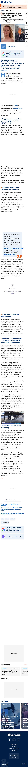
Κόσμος (2, 10)
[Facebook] (26, 23)
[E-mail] (26, 45)
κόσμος (5, 701)
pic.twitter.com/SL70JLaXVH (14, 248)
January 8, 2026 (9, 254)
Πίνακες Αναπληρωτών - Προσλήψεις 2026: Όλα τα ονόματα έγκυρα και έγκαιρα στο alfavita (11, 509)
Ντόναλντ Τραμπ (17, 108)
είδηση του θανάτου (11, 75)
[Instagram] (14, 740)
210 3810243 (14, 757)
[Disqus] (14, 560)
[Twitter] (26, 27)
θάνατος (13, 518)
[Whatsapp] (26, 40)
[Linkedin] (26, 31)
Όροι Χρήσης (14, 744)
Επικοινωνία (14, 746)
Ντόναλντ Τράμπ (5, 522)
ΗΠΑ (2, 518)
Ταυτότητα (14, 750)
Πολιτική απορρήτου (14, 748)
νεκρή (16, 105)
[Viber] (26, 36)
